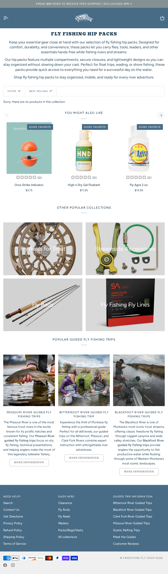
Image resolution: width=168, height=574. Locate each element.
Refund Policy (12, 530)
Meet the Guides (124, 537)
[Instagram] (13, 565)
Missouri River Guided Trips (131, 523)
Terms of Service (14, 544)
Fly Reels (64, 516)
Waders (63, 523)
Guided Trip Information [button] (133, 496)
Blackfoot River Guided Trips (132, 510)
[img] (26, 178)
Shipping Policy (13, 537)
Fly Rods (64, 510)
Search (8, 503)
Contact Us (11, 510)
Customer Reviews (126, 544)
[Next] (161, 115)
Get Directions (13, 516)
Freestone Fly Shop (139, 557)
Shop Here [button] (66, 496)
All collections (67, 537)
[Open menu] (9, 18)
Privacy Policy (12, 523)
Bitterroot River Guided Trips (132, 503)
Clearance (65, 503)
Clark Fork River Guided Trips (132, 516)
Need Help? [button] (12, 496)
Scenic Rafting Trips (126, 530)
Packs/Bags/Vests (70, 530)
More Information (29, 462)
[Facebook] (5, 565)
